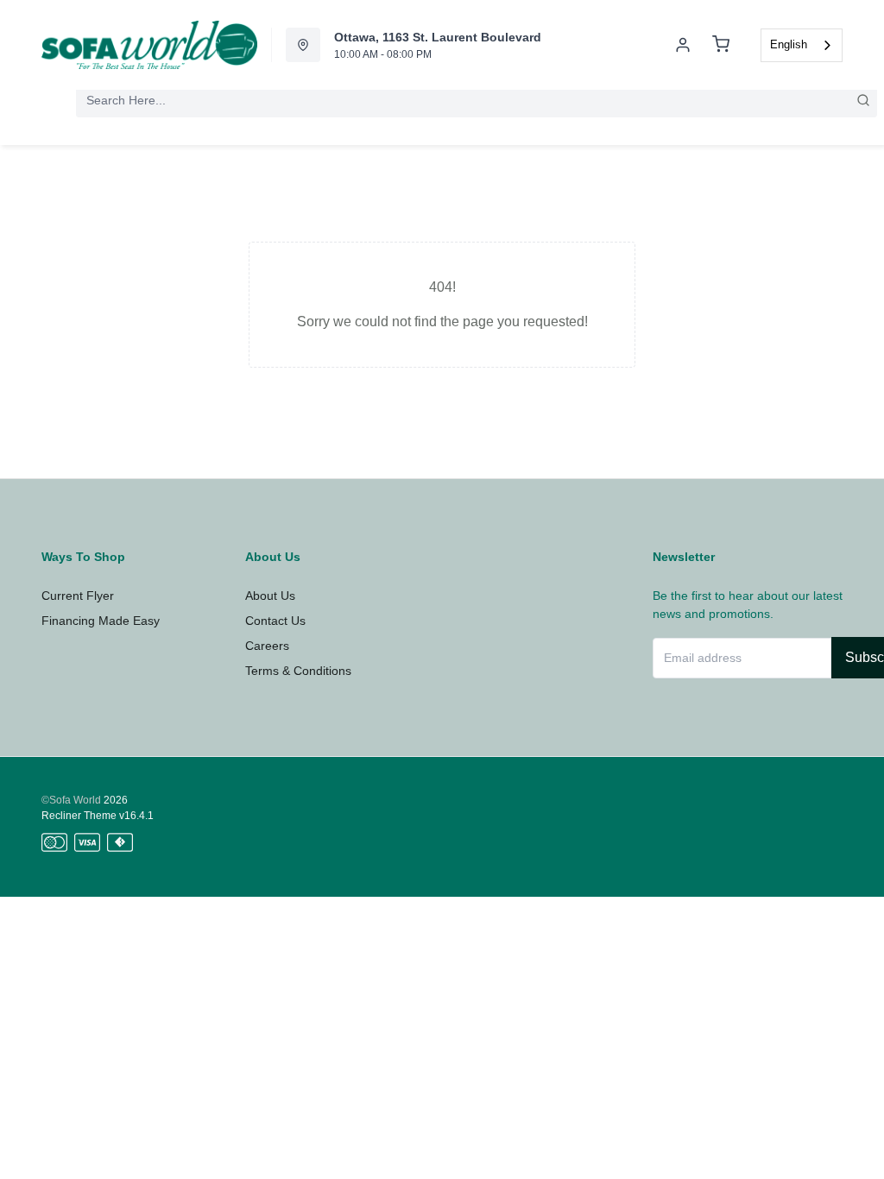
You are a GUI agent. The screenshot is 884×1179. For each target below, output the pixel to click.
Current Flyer (77, 595)
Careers (267, 646)
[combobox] (802, 45)
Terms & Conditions (298, 671)
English (788, 44)
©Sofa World (71, 800)
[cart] (720, 45)
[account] (682, 45)
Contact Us (275, 620)
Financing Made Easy (100, 620)
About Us (270, 595)
